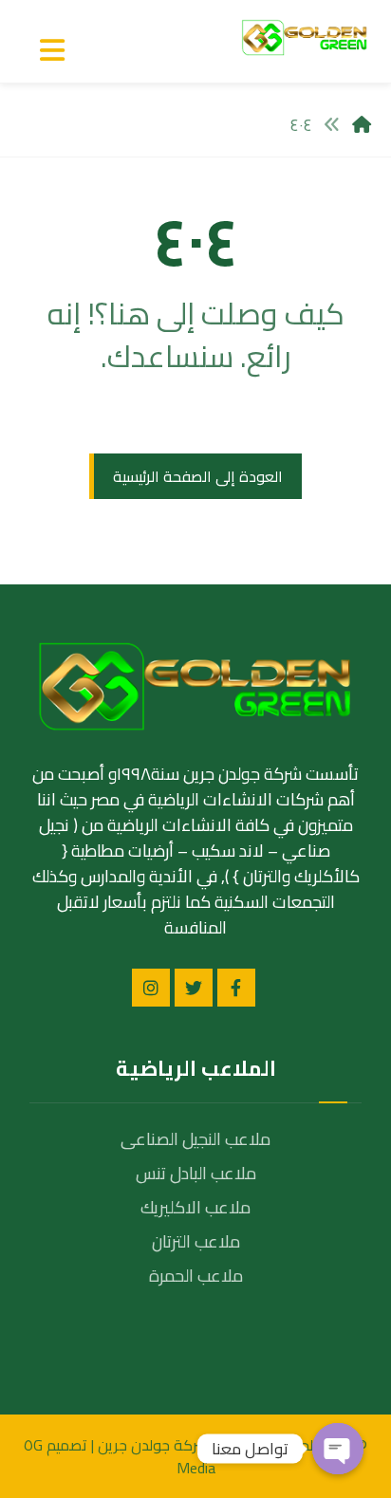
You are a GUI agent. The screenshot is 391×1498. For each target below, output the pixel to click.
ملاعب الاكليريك (195, 1207)
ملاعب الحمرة (196, 1275)
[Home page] (361, 124)
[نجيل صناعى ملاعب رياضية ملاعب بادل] (304, 37)
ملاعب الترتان (196, 1241)
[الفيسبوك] (236, 988)
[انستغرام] (151, 988)
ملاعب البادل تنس (196, 1173)
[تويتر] (194, 988)
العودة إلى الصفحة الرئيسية (198, 476)
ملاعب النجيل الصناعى (195, 1139)
